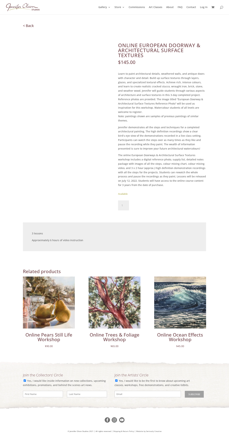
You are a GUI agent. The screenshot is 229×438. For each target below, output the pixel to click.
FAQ (180, 7)
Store (117, 7)
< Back (28, 25)
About (170, 7)
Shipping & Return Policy (123, 431)
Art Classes (155, 7)
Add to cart (146, 204)
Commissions (137, 7)
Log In (204, 7)
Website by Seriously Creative (149, 431)
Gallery (102, 7)
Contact (191, 7)
